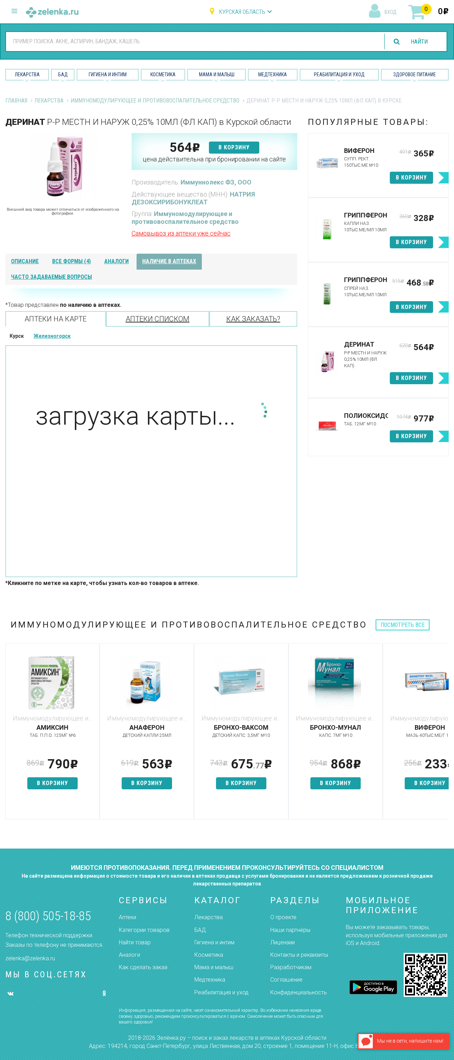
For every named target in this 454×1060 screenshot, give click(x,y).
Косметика (163, 74)
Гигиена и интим (214, 942)
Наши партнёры (290, 930)
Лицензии (282, 942)
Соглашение (286, 979)
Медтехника (272, 74)
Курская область (242, 12)
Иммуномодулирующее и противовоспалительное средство (155, 100)
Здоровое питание (414, 74)
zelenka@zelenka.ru (30, 958)
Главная (16, 100)
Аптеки (127, 917)
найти (419, 41)
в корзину (234, 147)
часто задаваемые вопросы (51, 277)
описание (25, 261)
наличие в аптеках (169, 261)
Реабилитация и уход (339, 74)
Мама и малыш (216, 74)
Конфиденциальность (298, 992)
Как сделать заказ (143, 967)
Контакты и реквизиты (299, 954)
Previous (10, 735)
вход (390, 12)
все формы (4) (71, 261)
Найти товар (135, 942)
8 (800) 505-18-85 (48, 916)
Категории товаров (144, 930)
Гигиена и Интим (108, 74)
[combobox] (191, 41)
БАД (63, 74)
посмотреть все (403, 625)
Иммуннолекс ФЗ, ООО (216, 182)
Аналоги (129, 954)
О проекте (283, 917)
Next (443, 735)
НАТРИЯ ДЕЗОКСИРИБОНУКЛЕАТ (193, 198)
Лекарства (27, 74)
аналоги (116, 261)
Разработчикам (290, 967)
